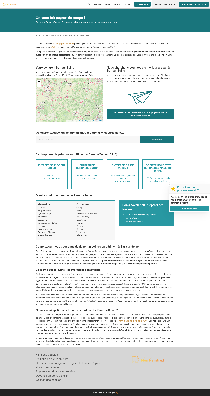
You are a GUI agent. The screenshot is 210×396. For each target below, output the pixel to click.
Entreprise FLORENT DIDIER (51, 166)
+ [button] (39, 81)
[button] (102, 4)
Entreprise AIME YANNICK (123, 166)
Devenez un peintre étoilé (52, 376)
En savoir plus (189, 208)
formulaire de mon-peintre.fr (133, 320)
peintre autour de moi (65, 71)
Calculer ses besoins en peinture (141, 214)
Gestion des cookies (48, 380)
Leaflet (69, 121)
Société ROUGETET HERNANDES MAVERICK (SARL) (158, 167)
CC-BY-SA (99, 121)
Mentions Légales (47, 355)
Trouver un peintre (49, 35)
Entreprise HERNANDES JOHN (87, 166)
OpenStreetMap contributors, (87, 121)
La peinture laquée (134, 220)
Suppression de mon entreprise (55, 371)
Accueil (38, 35)
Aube (76, 35)
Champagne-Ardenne (64, 35)
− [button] (39, 84)
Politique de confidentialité (52, 359)
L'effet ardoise (132, 217)
